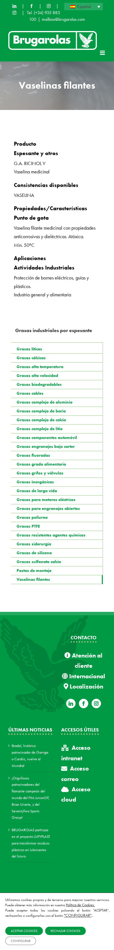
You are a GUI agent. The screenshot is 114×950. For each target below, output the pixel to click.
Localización (85, 686)
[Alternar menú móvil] (103, 53)
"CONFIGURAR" (78, 915)
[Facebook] (31, 6)
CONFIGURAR (20, 941)
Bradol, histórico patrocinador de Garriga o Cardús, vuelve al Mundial (30, 755)
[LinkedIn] (14, 6)
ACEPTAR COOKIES (24, 931)
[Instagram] (96, 703)
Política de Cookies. (80, 904)
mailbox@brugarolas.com (63, 19)
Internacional (86, 676)
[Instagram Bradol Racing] (14, 12)
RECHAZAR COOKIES (65, 931)
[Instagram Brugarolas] (48, 6)
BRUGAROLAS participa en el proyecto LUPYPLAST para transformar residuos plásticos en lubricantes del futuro (31, 843)
